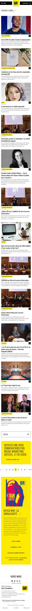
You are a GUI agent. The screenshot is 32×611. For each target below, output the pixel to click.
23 (9, 469)
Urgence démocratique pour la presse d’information (12, 314)
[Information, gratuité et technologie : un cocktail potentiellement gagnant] (16, 124)
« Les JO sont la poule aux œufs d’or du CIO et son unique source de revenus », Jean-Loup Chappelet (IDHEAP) (15, 349)
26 (18, 469)
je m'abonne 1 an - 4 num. (16, 547)
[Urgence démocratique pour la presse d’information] (16, 298)
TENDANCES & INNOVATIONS (8, 68)
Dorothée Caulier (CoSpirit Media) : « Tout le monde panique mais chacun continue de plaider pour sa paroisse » (15, 175)
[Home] (16, 3)
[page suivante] (31, 469)
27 (21, 469)
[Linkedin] (19, 581)
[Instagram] (17, 581)
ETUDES (3, 242)
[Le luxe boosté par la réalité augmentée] (16, 92)
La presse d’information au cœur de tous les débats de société (14, 418)
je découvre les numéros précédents (15, 553)
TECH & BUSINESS (6, 35)
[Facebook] (12, 581)
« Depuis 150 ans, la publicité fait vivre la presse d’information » (15, 212)
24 (12, 469)
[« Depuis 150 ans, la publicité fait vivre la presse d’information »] (16, 197)
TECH (3, 102)
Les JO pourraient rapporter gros (10, 385)
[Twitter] (14, 581)
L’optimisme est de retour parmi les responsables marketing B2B (15, 73)
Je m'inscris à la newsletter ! (12, 459)
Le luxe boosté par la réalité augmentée (12, 106)
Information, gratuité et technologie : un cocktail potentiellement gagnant (15, 140)
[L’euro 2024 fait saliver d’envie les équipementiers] (16, 25)
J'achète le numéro (16, 541)
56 (29, 469)
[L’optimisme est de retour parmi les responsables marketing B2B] (16, 57)
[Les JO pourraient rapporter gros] (16, 371)
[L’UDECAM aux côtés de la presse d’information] (16, 266)
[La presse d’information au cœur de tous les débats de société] (16, 403)
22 (6, 469)
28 (24, 469)
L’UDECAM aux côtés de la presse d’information (15, 280)
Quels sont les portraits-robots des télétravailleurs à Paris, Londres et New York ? (16, 247)
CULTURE (4, 343)
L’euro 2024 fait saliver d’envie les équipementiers (16, 40)
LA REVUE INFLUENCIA (7, 135)
